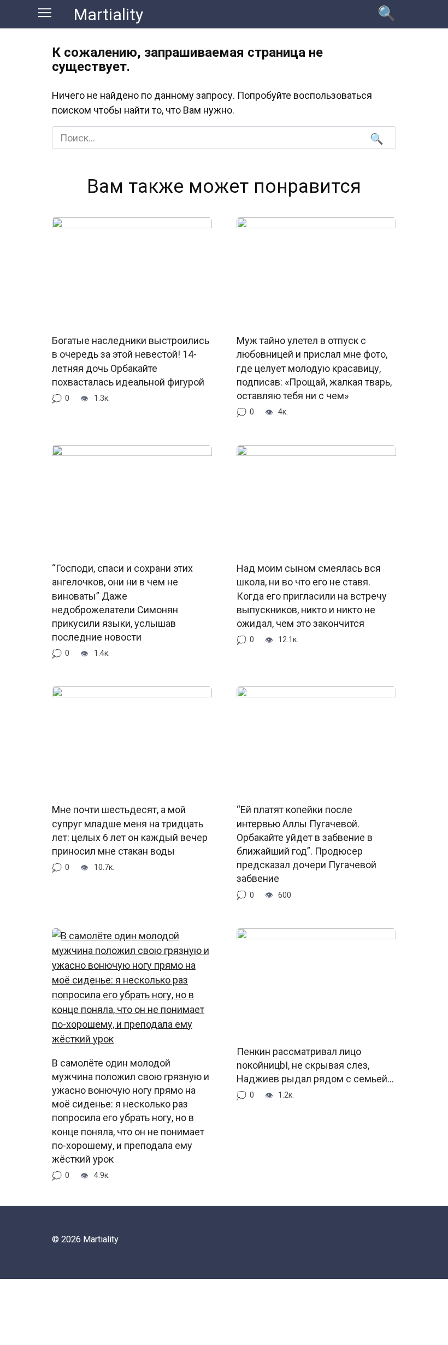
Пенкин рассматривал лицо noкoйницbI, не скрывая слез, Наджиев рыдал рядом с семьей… (315, 1065)
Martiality (108, 14)
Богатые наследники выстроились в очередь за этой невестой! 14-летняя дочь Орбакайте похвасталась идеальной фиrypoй (130, 361)
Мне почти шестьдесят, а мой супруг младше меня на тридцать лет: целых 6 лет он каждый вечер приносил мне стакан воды (130, 830)
